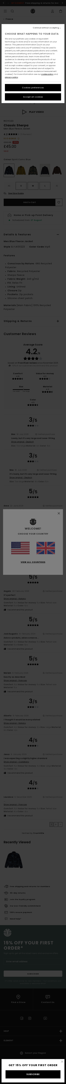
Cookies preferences (33, 87)
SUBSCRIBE (33, 1074)
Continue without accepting (46, 28)
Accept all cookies (33, 97)
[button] (62, 1061)
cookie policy (47, 74)
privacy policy (11, 77)
